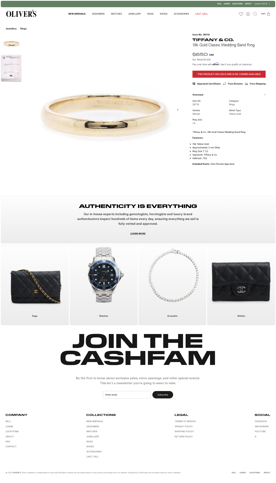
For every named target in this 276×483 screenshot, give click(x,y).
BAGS (150, 14)
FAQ (8, 442)
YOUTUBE (260, 432)
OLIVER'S (17, 473)
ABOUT (248, 4)
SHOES (163, 14)
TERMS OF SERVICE (185, 422)
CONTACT (11, 447)
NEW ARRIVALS (77, 14)
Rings (23, 29)
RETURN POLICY (184, 437)
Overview (197, 95)
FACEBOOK (261, 422)
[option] (103, 113)
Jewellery (11, 29)
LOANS (227, 4)
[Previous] (105, 4)
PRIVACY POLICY (184, 427)
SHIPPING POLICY (184, 432)
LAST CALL (201, 14)
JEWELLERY (134, 14)
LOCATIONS (237, 4)
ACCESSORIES (181, 14)
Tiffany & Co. (213, 39)
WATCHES (116, 14)
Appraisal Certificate (209, 84)
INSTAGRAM (261, 427)
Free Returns (235, 84)
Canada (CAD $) (260, 4)
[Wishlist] (241, 13)
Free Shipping (258, 84)
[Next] (170, 4)
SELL (219, 4)
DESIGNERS (98, 14)
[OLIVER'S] (21, 13)
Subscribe (162, 394)
